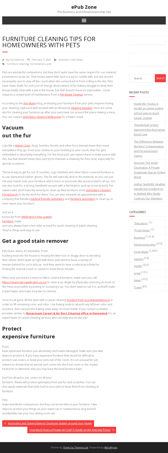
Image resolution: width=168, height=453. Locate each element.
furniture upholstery (82, 199)
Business (63, 59)
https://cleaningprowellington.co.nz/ (24, 282)
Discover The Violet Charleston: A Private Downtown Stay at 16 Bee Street (149, 170)
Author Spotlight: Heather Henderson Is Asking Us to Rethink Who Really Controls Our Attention (149, 191)
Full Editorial (17, 59)
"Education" (141, 223)
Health (138, 266)
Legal (137, 273)
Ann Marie (29, 103)
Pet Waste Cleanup (71, 94)
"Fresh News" (142, 230)
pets (49, 63)
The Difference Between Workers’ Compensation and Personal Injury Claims (149, 149)
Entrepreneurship (145, 245)
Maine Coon (22, 145)
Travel (138, 287)
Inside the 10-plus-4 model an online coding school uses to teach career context (148, 111)
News (137, 280)
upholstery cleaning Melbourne (42, 117)
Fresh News (76, 59)
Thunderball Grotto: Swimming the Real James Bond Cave (149, 129)
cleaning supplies (81, 108)
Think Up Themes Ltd (75, 447)
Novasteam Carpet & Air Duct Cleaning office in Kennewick (67, 313)
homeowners (37, 63)
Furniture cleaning (18, 63)
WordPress (110, 447)
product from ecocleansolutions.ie (88, 300)
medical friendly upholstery (47, 199)
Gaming (139, 259)
